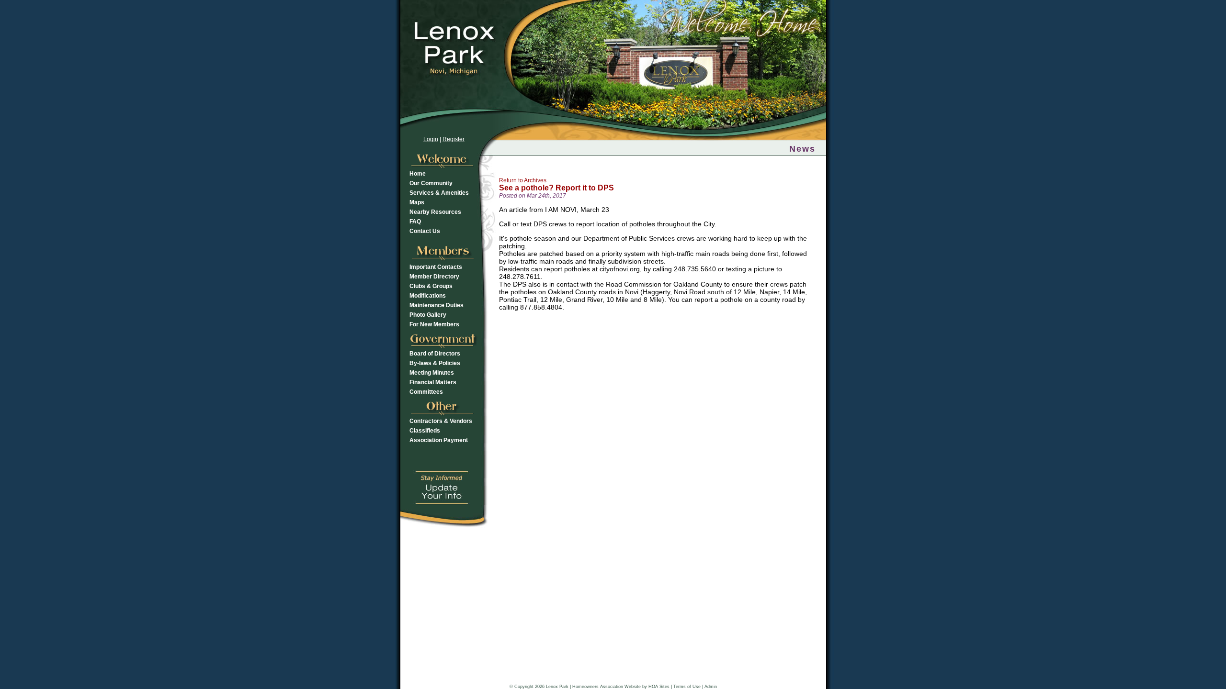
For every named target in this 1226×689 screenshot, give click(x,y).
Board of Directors (434, 353)
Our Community (431, 183)
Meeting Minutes (431, 372)
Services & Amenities (439, 192)
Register (454, 139)
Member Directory (434, 276)
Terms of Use (687, 686)
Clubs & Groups (431, 286)
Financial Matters (432, 382)
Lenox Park (557, 686)
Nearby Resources (435, 212)
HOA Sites (659, 686)
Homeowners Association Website (606, 686)
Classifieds (424, 430)
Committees (426, 392)
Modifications (427, 295)
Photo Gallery (427, 314)
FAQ (415, 221)
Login (430, 139)
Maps (416, 202)
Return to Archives (522, 180)
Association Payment (438, 440)
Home (417, 173)
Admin (710, 686)
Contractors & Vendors (440, 421)
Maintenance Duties (436, 305)
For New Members (434, 324)
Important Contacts (435, 267)
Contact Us (424, 231)
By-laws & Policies (434, 363)
